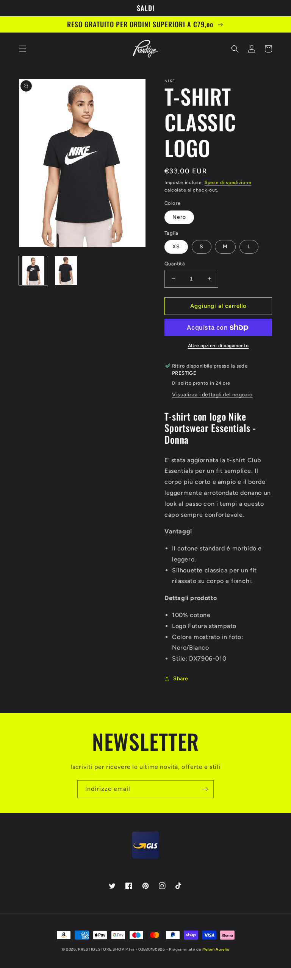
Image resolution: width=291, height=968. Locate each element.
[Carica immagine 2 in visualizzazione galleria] (66, 270)
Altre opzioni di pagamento (218, 345)
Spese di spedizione (228, 182)
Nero (179, 217)
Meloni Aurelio (216, 949)
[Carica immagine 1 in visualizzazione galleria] (33, 270)
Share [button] (180, 678)
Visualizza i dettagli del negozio (212, 394)
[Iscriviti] (205, 789)
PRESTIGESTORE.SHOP (101, 949)
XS (176, 246)
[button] (22, 49)
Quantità (174, 264)
